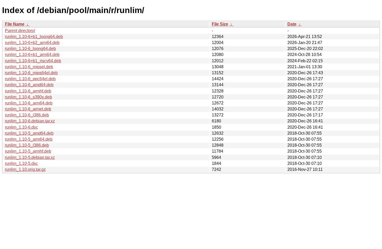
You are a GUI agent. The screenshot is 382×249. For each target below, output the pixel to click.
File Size (220, 24)
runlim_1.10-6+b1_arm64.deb (32, 54)
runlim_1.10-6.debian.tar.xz (30, 121)
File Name (14, 24)
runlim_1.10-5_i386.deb (27, 145)
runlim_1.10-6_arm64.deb (28, 103)
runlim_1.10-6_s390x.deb (28, 97)
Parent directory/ (20, 30)
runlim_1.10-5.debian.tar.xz (30, 157)
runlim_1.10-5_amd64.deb (29, 133)
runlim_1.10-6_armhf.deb (28, 91)
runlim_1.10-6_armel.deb (28, 109)
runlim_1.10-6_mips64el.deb (31, 73)
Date (292, 24)
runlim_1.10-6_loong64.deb (30, 48)
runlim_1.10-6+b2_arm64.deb (32, 42)
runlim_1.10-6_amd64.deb (29, 85)
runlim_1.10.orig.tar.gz (25, 169)
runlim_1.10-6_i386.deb (27, 115)
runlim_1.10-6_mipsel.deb (29, 67)
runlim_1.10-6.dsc (21, 127)
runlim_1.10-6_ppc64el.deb (30, 79)
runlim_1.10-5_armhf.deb (28, 151)
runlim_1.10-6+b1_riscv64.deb (33, 61)
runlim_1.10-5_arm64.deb (28, 139)
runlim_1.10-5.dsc (21, 163)
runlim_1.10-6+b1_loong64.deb (34, 36)
